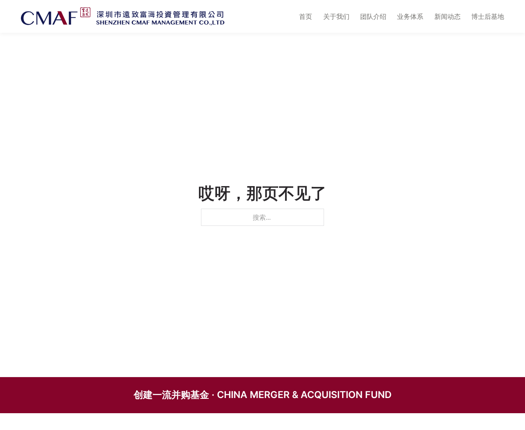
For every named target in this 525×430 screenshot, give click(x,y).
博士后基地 (487, 16)
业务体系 (410, 16)
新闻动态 (447, 16)
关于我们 (336, 16)
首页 (305, 16)
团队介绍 (373, 16)
